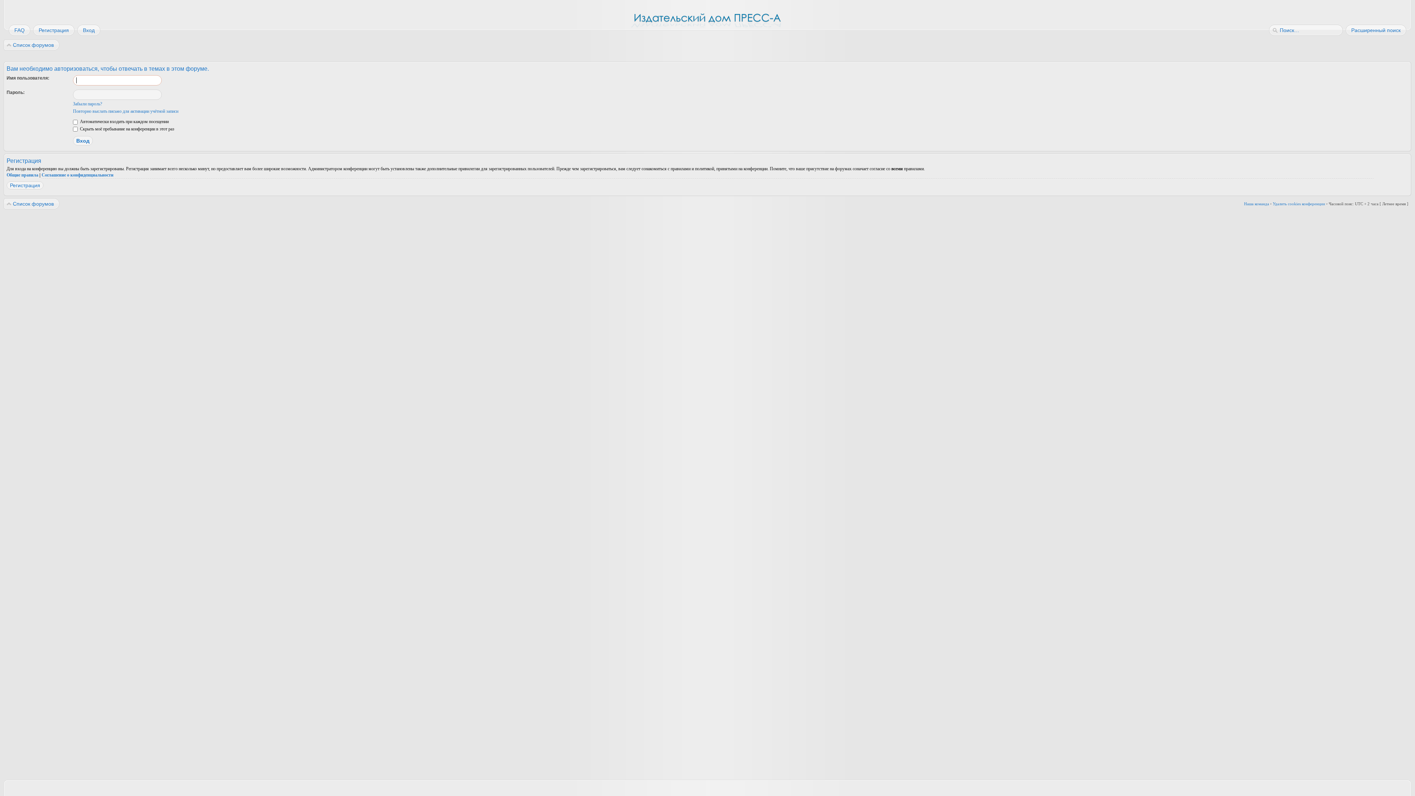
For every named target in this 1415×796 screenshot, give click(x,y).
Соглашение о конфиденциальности (77, 175)
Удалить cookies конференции (1299, 204)
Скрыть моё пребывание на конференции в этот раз (126, 129)
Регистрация (25, 185)
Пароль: (16, 92)
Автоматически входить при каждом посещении (124, 121)
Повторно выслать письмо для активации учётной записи (125, 111)
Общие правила (22, 175)
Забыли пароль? (87, 104)
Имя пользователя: (28, 78)
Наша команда (1256, 204)
